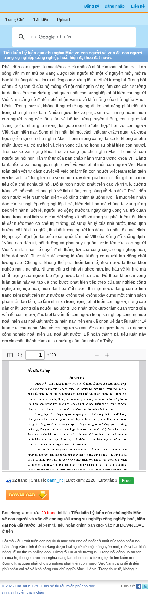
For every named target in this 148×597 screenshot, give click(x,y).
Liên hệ (138, 6)
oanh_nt (55, 480)
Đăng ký (91, 6)
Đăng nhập (115, 6)
